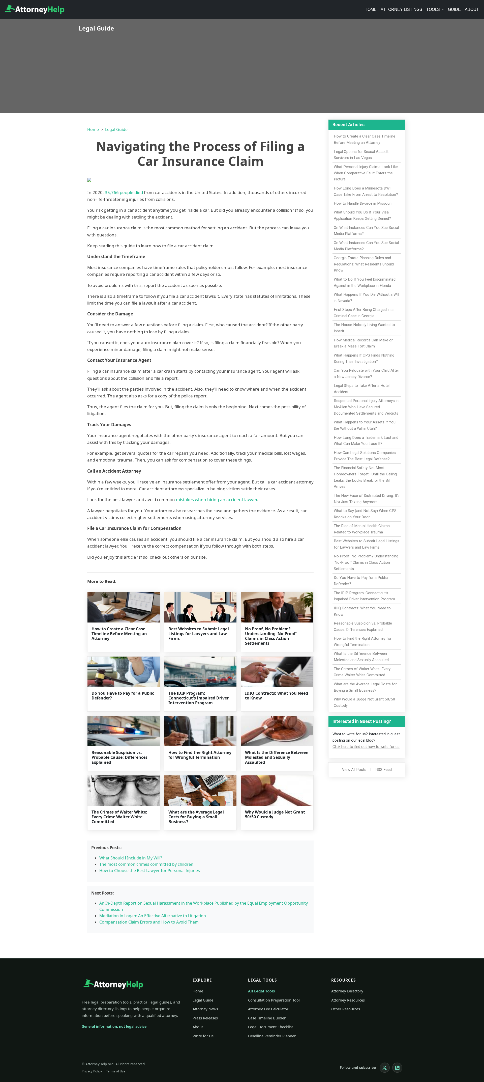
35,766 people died (124, 192)
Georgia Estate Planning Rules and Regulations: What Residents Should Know (364, 264)
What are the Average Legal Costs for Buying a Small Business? (196, 816)
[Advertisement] (242, 69)
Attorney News (205, 1008)
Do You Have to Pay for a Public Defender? (123, 695)
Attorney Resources (348, 1000)
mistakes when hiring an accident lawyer (216, 499)
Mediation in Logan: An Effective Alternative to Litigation (152, 915)
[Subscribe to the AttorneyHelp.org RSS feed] (397, 1068)
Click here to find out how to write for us (366, 746)
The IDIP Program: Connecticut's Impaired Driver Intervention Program (198, 698)
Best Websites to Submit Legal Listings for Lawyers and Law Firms (198, 633)
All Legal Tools (261, 990)
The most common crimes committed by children (146, 864)
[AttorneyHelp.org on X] (385, 1068)
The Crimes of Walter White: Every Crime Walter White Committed (119, 816)
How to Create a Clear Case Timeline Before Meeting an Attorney (119, 633)
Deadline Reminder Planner (272, 1035)
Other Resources (345, 1008)
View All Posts (354, 769)
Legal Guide (116, 129)
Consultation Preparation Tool (274, 1000)
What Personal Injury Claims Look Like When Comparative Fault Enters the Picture (366, 173)
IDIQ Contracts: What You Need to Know (276, 695)
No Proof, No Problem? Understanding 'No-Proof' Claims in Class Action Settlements (271, 636)
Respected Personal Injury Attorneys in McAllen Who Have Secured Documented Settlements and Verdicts (366, 407)
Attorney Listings (401, 9)
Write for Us (203, 1035)
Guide (454, 9)
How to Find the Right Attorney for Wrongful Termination (199, 755)
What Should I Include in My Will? (130, 858)
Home (371, 9)
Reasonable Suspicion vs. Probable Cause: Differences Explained (119, 757)
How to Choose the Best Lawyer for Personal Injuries (149, 870)
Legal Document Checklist (270, 1026)
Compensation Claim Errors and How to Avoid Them (149, 922)
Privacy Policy (92, 1071)
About (472, 9)
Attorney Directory (347, 990)
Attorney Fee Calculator (268, 1008)
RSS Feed (383, 769)
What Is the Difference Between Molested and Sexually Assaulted (277, 757)
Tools (433, 9)
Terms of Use (115, 1071)
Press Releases (205, 1017)
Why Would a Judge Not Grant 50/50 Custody (275, 814)
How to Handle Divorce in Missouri (362, 203)
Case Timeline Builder (267, 1017)
